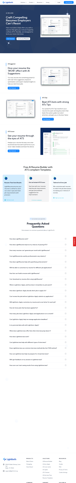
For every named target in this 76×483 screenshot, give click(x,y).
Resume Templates (48, 478)
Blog (60, 461)
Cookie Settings (63, 472)
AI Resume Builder (47, 461)
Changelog (29, 464)
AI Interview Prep (47, 475)
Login (59, 2)
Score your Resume (23, 38)
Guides (61, 464)
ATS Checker (46, 472)
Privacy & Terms (63, 469)
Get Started (69, 2)
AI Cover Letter (47, 467)
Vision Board (29, 467)
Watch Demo (29, 461)
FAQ (60, 467)
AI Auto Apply (46, 464)
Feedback (74, 241)
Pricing (47, 2)
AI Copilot (45, 469)
